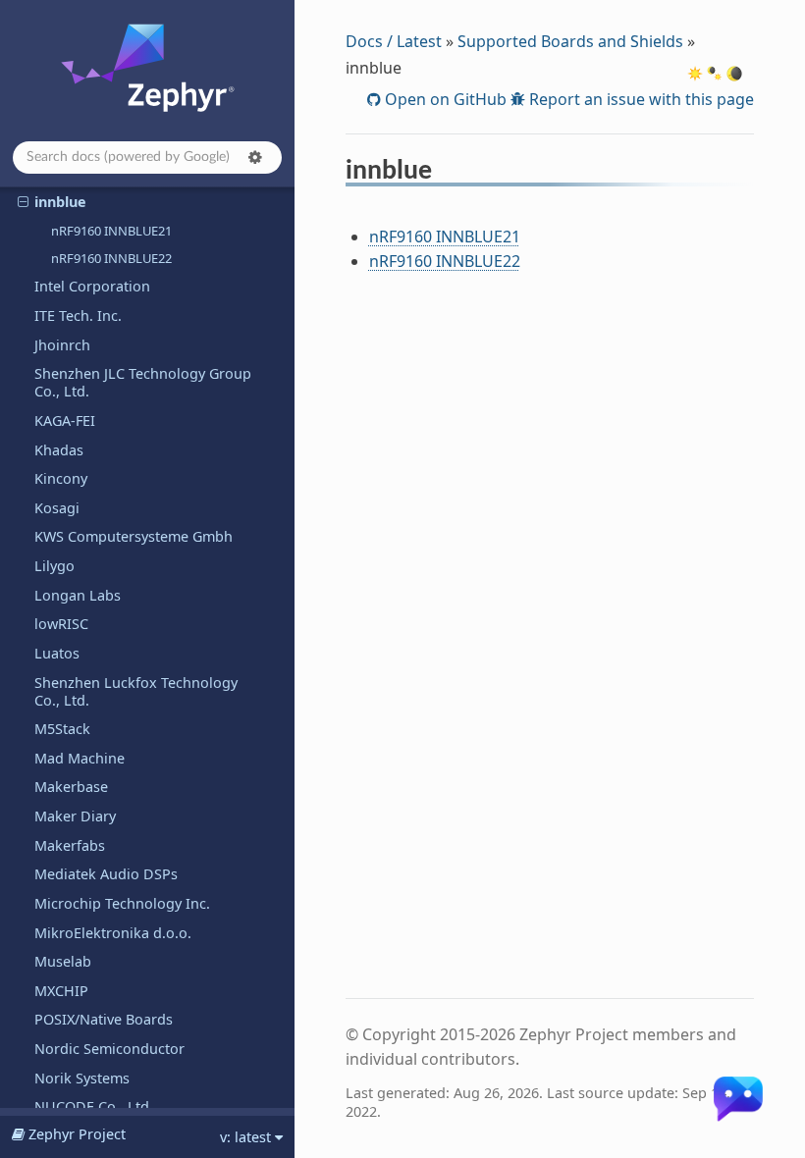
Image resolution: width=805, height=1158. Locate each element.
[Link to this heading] (445, 174)
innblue (60, 201)
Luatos (57, 653)
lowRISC (61, 623)
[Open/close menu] (23, 202)
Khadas (58, 450)
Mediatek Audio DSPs (106, 874)
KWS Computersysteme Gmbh (133, 536)
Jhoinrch (62, 345)
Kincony (60, 478)
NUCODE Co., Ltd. (93, 1106)
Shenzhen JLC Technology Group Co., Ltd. (142, 382)
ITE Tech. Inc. (78, 315)
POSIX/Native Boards (103, 1019)
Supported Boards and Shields (570, 41)
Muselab (62, 961)
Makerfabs (69, 845)
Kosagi (57, 508)
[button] (255, 157)
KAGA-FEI (64, 420)
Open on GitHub (444, 99)
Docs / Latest (394, 41)
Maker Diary (75, 816)
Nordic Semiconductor (109, 1048)
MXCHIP (61, 990)
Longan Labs (77, 595)
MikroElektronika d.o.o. (112, 932)
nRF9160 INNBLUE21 (111, 230)
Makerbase (71, 786)
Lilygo (54, 565)
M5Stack (62, 728)
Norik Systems (82, 1078)
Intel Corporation (92, 286)
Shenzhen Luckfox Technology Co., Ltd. (136, 691)
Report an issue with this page (639, 99)
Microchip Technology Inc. (122, 903)
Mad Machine (79, 758)
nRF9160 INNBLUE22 (111, 258)
